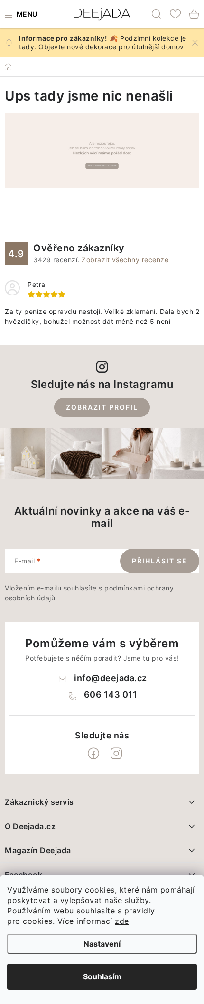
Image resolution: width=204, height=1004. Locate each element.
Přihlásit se (159, 561)
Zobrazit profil (102, 407)
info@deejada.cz (110, 678)
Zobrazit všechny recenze (125, 260)
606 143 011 (111, 695)
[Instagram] (116, 753)
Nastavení (102, 944)
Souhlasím (102, 976)
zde (122, 921)
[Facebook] (93, 753)
